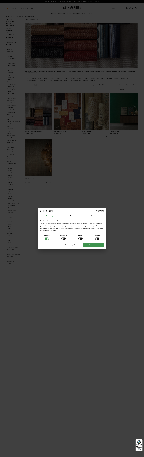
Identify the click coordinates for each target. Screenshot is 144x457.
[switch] (63, 238)
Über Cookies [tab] (94, 216)
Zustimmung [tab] (49, 216)
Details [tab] (72, 216)
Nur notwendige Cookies (71, 245)
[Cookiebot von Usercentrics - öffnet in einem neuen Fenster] (97, 211)
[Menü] (141, 440)
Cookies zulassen (93, 245)
